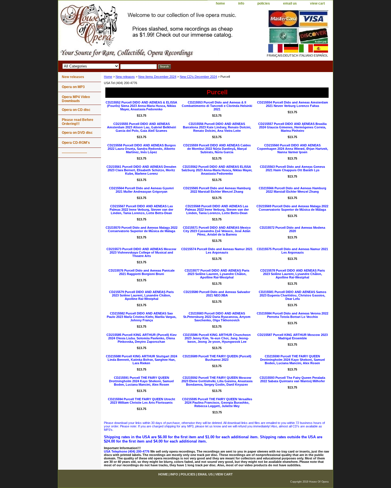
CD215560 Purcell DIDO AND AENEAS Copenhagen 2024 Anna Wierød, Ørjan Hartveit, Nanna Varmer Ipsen (292, 149)
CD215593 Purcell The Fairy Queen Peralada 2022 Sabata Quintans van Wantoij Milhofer (292, 379)
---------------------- (74, 153)
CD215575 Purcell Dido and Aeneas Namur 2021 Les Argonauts (292, 250)
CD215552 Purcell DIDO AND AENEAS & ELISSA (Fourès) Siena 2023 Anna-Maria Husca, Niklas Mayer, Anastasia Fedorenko (141, 106)
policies (263, 3)
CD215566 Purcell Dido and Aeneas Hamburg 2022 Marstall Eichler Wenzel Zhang (292, 189)
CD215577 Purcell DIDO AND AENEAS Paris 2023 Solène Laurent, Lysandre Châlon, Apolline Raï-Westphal (217, 274)
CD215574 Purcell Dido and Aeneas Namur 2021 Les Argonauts (216, 250)
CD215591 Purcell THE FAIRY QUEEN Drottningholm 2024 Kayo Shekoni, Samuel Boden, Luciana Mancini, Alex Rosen (141, 381)
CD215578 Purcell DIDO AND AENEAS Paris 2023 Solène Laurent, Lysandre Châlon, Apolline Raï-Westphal (292, 274)
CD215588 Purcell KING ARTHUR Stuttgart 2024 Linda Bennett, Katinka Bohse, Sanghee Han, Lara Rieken (141, 359)
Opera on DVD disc (77, 133)
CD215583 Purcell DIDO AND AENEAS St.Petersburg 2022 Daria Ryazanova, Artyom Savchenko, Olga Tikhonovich (216, 317)
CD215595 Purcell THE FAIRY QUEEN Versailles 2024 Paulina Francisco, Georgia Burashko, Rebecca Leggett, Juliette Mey (217, 402)
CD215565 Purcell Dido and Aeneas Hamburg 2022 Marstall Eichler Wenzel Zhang (217, 189)
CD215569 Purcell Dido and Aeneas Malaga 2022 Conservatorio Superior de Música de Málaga (292, 207)
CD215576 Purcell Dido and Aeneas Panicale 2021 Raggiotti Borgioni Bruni (141, 272)
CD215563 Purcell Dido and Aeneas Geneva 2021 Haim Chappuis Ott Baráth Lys (292, 168)
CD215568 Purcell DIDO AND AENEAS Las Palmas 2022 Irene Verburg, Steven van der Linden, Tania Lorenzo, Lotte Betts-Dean (217, 209)
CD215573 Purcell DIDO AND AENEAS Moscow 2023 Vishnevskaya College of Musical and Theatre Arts (141, 252)
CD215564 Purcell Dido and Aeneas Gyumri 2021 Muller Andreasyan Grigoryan (141, 189)
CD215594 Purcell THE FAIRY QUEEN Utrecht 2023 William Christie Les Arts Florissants (141, 400)
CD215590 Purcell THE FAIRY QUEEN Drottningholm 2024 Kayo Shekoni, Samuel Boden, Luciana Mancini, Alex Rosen (292, 359)
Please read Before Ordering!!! (77, 122)
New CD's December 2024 (198, 76)
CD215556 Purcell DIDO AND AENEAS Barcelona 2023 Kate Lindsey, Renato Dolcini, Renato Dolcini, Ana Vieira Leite (217, 127)
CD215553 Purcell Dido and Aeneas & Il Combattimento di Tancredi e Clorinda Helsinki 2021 (217, 106)
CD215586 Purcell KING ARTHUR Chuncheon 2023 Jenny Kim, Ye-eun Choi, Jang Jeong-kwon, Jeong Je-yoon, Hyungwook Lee (217, 338)
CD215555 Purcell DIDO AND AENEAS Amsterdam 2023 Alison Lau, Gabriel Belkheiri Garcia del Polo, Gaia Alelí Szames (141, 127)
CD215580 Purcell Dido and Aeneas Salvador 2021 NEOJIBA (216, 293)
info (241, 3)
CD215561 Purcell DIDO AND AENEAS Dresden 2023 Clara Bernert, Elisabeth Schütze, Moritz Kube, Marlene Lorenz (141, 170)
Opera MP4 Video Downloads (76, 99)
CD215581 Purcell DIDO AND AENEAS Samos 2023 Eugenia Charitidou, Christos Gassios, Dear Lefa (292, 295)
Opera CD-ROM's (76, 143)
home (220, 3)
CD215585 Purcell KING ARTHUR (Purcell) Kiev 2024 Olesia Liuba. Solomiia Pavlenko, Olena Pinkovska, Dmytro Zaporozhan (141, 338)
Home (108, 76)
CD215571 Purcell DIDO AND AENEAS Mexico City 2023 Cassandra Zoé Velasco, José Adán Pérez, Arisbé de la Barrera (217, 231)
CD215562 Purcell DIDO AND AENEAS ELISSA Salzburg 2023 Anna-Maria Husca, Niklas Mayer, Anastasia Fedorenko (216, 170)
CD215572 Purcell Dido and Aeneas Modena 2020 (292, 229)
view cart (317, 3)
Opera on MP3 (73, 87)
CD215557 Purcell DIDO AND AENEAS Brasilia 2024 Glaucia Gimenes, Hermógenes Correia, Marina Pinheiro (292, 127)
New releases (125, 76)
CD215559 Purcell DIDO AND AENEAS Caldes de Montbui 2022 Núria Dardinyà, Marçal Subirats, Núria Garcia (217, 149)
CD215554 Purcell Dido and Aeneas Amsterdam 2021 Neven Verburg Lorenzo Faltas (292, 104)
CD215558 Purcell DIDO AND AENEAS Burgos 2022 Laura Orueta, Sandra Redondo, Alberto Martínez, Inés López (141, 149)
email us (290, 3)
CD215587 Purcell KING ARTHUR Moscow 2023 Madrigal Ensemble (292, 336)
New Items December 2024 (157, 76)
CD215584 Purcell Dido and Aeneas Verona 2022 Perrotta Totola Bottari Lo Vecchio (292, 315)
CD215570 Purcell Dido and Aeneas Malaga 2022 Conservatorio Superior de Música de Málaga (141, 229)
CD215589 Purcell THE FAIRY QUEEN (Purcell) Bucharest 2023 (217, 357)
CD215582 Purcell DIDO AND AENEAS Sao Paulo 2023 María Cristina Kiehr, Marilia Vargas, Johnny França (141, 317)
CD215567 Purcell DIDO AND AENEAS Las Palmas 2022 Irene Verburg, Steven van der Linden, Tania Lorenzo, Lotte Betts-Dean (141, 209)
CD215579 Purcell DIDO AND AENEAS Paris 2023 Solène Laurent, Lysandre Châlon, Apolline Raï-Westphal (141, 295)
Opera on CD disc (76, 110)
